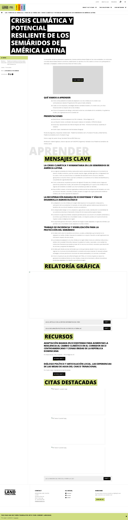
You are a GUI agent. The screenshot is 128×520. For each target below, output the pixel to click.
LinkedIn (69, 497)
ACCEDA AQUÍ (58, 358)
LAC (6, 12)
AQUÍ (106, 322)
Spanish (16, 518)
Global (16, 7)
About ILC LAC (105, 2)
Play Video (77, 80)
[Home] (7, 7)
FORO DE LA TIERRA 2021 (32, 12)
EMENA (24, 7)
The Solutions (104, 7)
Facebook (69, 493)
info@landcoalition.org (40, 501)
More (4, 57)
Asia (21, 7)
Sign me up (100, 499)
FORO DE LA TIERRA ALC (16, 12)
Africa (19, 7)
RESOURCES (114, 2)
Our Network (119, 7)
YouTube (69, 495)
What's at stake (88, 7)
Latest (97, 2)
